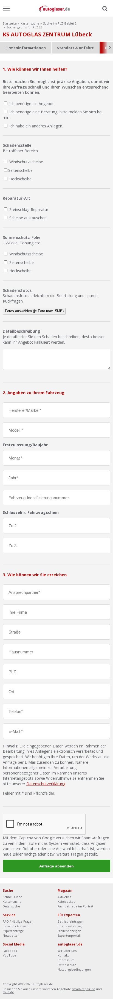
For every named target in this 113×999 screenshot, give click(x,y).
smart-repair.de (83, 989)
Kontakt (63, 955)
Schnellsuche (12, 897)
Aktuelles (64, 897)
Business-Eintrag (69, 926)
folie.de (8, 992)
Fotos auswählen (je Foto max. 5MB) (34, 311)
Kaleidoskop (66, 901)
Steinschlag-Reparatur (28, 209)
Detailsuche (11, 906)
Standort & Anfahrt (75, 47)
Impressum (66, 960)
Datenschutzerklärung (45, 783)
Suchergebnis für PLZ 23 (24, 27)
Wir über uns (67, 951)
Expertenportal (69, 935)
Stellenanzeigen (69, 931)
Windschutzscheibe (25, 161)
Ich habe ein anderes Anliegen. (36, 126)
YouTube (9, 955)
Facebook (10, 951)
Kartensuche (30, 23)
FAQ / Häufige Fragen (18, 921)
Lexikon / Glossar (15, 926)
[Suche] (104, 8)
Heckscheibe (20, 178)
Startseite (10, 23)
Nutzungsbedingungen (74, 969)
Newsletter (11, 935)
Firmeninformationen (25, 47)
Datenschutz (67, 965)
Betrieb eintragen (71, 921)
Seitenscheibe (20, 170)
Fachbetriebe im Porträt (75, 906)
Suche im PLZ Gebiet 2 (60, 23)
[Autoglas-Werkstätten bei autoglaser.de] (56, 8)
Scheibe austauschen (27, 217)
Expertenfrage (13, 931)
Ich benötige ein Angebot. (32, 103)
